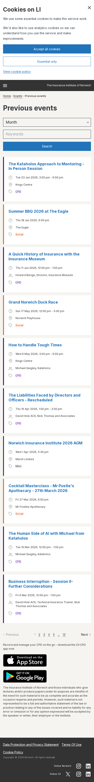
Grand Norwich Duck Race (33, 302)
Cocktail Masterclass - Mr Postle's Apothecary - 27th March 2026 (41, 488)
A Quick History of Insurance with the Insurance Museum (44, 256)
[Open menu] (5, 85)
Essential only (47, 61)
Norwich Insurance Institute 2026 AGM (45, 443)
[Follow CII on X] (67, 774)
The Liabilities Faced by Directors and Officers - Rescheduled (44, 397)
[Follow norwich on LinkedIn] (88, 766)
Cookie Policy (13, 752)
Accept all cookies (47, 49)
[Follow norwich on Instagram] (78, 766)
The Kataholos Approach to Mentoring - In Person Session (46, 166)
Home (7, 96)
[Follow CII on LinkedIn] (88, 774)
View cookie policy (17, 71)
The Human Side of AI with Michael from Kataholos (46, 535)
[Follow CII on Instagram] (78, 774)
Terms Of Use (72, 744)
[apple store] (47, 660)
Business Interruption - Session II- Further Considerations (41, 584)
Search (47, 146)
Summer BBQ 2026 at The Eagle (38, 211)
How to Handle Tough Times (35, 345)
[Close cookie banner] (89, 7)
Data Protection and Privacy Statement (31, 744)
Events (18, 96)
